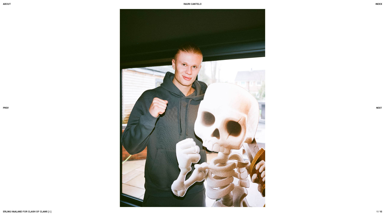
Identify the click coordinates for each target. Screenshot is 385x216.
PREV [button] (6, 108)
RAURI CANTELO (193, 4)
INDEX (379, 4)
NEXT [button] (379, 108)
